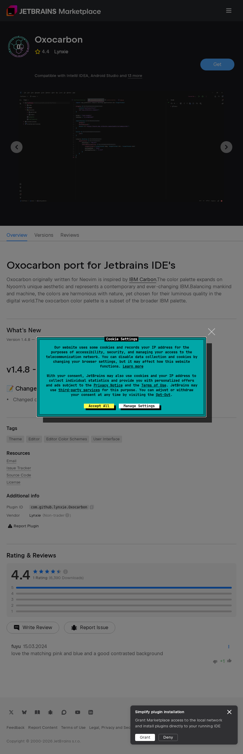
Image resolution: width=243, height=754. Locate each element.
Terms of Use (153, 385)
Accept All (99, 406)
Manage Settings (139, 406)
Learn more (133, 366)
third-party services (79, 390)
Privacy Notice (108, 385)
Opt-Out (163, 394)
